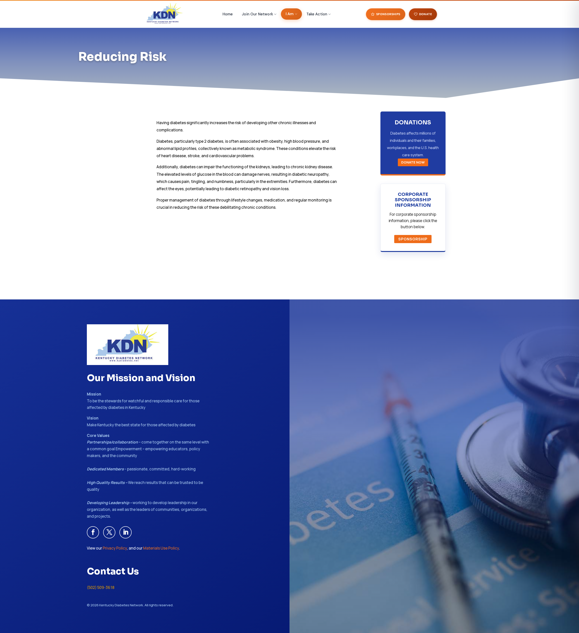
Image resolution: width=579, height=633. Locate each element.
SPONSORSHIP (412, 239)
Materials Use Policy (161, 548)
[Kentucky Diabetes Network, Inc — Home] (164, 14)
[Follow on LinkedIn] (125, 532)
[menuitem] (227, 14)
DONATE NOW (413, 162)
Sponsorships (388, 14)
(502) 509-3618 (100, 587)
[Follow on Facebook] (93, 532)
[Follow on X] (109, 532)
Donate (425, 14)
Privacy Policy (115, 548)
